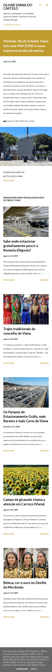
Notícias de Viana (12, 176)
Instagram (7, 24)
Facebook (17, 24)
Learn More (22, 669)
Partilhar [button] (8, 180)
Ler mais (44, 280)
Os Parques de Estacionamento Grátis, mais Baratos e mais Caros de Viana (25, 416)
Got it (34, 669)
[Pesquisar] (40, 5)
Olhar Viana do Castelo (17, 6)
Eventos (19, 172)
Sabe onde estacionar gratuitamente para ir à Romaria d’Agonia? (20, 245)
